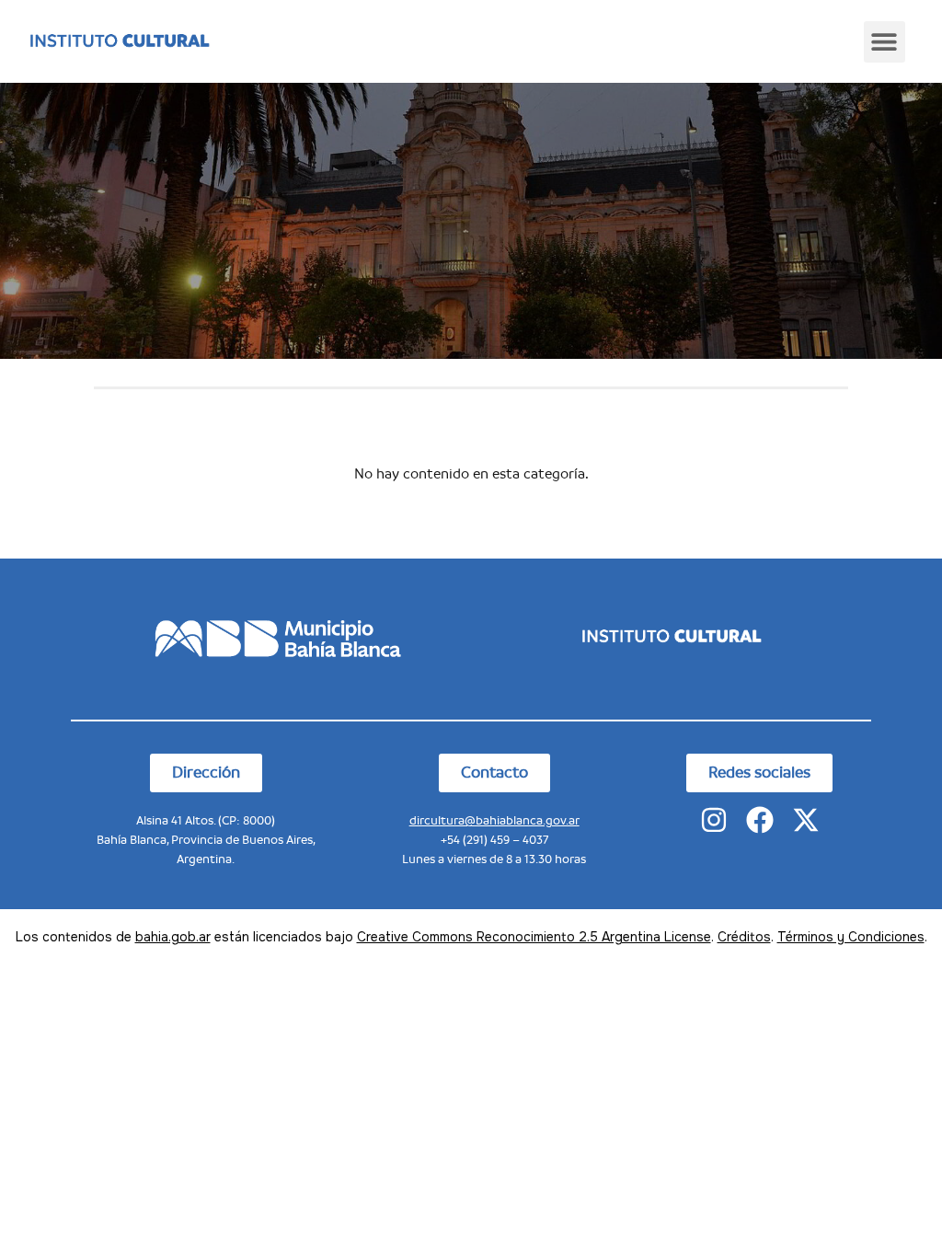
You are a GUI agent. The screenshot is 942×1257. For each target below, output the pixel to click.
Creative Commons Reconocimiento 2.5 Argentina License (534, 936)
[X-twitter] (806, 820)
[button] (884, 42)
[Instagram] (714, 820)
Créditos (744, 936)
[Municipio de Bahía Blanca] (270, 636)
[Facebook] (760, 820)
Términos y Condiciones (851, 936)
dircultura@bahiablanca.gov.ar (494, 820)
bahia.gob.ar (173, 936)
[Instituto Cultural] (119, 41)
